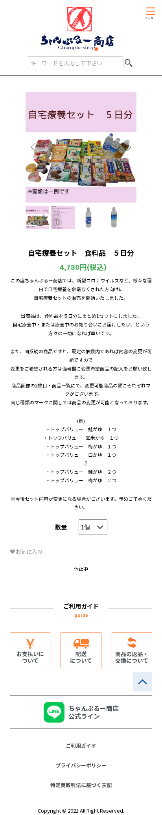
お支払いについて (30, 657)
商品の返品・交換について (131, 657)
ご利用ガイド (81, 745)
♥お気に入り (26, 551)
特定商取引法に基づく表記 (81, 785)
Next (127, 147)
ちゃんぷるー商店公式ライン (93, 711)
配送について (81, 657)
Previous (34, 147)
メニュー (150, 18)
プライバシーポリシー (81, 765)
